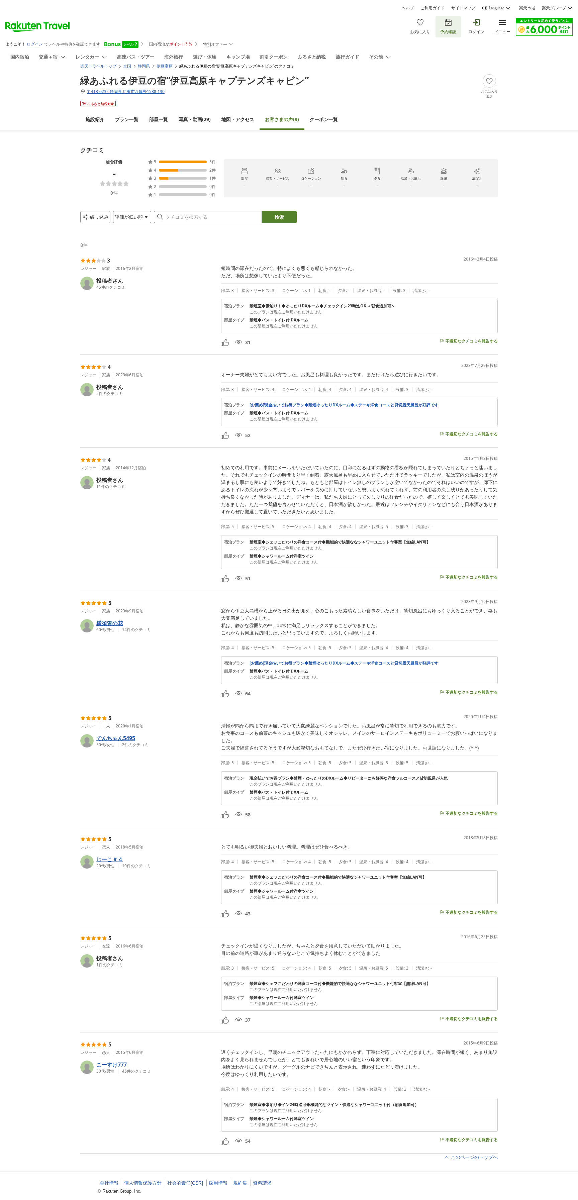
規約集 (240, 1183)
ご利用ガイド (432, 8)
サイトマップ (463, 8)
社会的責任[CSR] (185, 1183)
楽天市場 (527, 8)
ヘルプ (408, 8)
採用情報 (218, 1183)
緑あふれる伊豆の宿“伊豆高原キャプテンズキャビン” (194, 80)
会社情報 (109, 1183)
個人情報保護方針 (143, 1183)
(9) (282, 119)
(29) (195, 119)
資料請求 (262, 1183)
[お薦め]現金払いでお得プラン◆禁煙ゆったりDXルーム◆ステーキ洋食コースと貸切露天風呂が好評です (344, 405)
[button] (148, 283)
